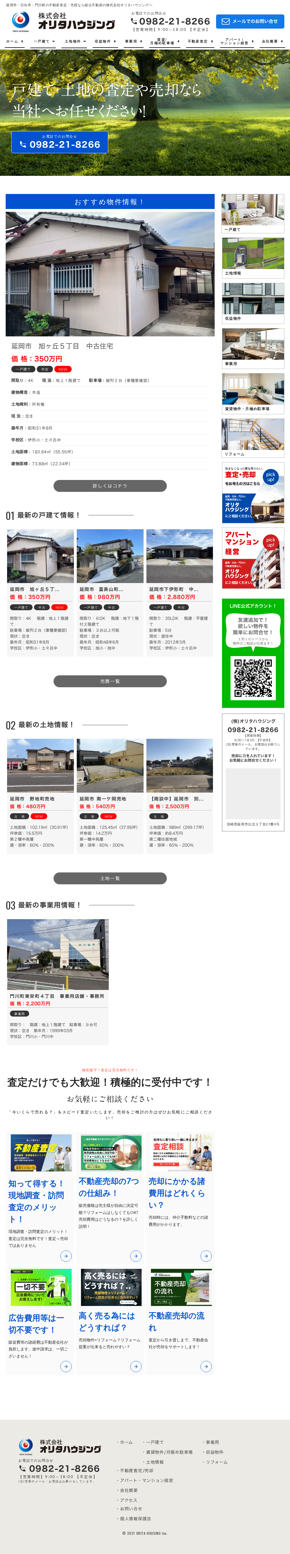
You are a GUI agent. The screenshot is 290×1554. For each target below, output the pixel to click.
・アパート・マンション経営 (144, 1480)
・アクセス (127, 1500)
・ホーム (124, 1442)
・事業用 (210, 1442)
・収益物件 (212, 1452)
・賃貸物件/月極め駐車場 (167, 1452)
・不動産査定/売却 (134, 1470)
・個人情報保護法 (133, 1518)
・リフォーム (214, 1462)
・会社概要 (127, 1490)
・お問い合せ (129, 1509)
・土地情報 (153, 1462)
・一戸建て (153, 1442)
